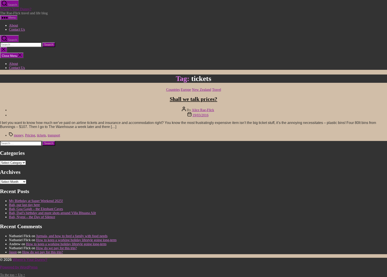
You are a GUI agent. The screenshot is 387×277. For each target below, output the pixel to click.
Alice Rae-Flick (203, 110)
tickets (41, 135)
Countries (173, 90)
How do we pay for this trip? (56, 248)
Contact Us (17, 29)
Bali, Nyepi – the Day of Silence (32, 217)
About (13, 25)
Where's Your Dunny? (15, 9)
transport (54, 135)
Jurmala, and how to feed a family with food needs (72, 236)
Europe (186, 90)
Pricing (30, 135)
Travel (216, 90)
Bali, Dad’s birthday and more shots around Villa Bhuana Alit (52, 213)
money (18, 135)
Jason (13, 252)
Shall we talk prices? (193, 99)
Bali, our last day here (24, 205)
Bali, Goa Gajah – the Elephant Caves (36, 209)
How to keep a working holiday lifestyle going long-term (76, 240)
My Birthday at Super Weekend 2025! (36, 201)
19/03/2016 (200, 115)
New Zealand (201, 90)
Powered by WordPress (19, 267)
